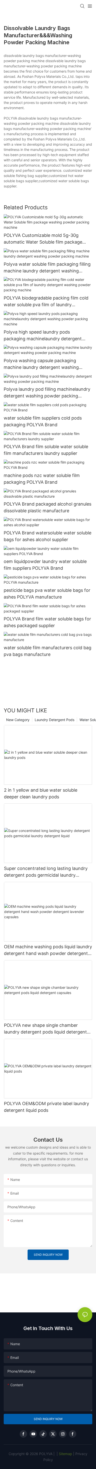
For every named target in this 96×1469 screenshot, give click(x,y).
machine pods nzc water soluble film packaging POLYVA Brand (42, 479)
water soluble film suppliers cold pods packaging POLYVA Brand (43, 421)
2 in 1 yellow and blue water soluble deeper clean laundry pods (40, 793)
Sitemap (65, 1454)
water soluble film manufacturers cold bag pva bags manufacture (47, 651)
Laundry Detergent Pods (54, 720)
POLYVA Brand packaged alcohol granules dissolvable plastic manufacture (47, 507)
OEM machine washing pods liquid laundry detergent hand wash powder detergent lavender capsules (48, 950)
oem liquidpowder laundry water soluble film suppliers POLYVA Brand (45, 565)
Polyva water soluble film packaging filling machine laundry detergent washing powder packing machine (47, 267)
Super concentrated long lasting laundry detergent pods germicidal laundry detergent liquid (46, 872)
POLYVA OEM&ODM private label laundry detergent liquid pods (46, 1107)
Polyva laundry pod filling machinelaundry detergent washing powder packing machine (47, 393)
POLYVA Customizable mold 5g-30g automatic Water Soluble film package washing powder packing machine (43, 239)
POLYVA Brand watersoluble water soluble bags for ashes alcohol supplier (47, 536)
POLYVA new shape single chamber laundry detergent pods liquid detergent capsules (45, 1029)
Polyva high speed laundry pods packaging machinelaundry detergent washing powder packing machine (43, 335)
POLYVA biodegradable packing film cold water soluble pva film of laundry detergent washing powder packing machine (46, 301)
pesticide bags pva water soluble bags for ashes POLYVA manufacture (47, 594)
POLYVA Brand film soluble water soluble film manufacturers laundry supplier (46, 450)
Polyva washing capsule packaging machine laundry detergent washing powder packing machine (41, 364)
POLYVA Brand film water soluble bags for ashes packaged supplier (47, 622)
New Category (18, 720)
